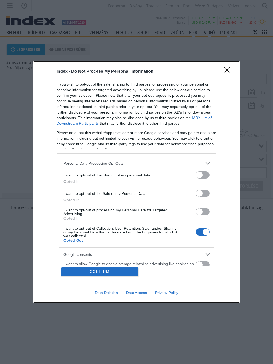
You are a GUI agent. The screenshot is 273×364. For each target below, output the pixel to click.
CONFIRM (100, 272)
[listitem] (136, 163)
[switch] (203, 175)
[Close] (229, 72)
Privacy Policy (166, 292)
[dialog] (136, 182)
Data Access (136, 292)
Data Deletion (106, 292)
